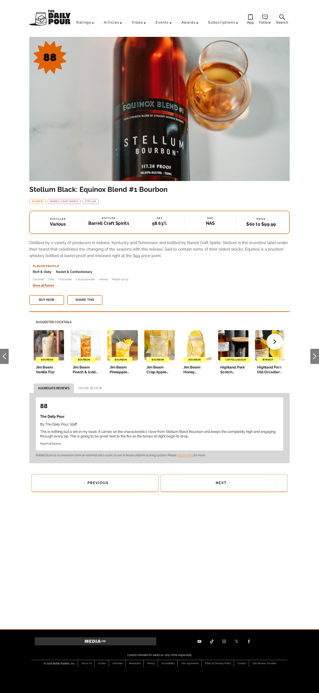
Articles (111, 22)
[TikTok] (212, 641)
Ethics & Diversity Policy (218, 663)
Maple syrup (120, 279)
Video (137, 22)
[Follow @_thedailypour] (236, 641)
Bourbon (37, 201)
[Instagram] (224, 641)
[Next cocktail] (274, 342)
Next (314, 356)
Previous (4, 356)
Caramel (38, 279)
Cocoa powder (85, 279)
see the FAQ (185, 455)
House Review (90, 388)
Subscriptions (221, 22)
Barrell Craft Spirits (64, 201)
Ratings (83, 22)
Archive (102, 663)
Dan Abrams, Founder (264, 663)
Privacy (151, 663)
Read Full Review (50, 443)
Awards (188, 22)
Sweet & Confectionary (74, 272)
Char (51, 279)
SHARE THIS (85, 300)
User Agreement (190, 663)
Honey (103, 279)
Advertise (117, 663)
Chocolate (65, 279)
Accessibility (168, 663)
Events (162, 22)
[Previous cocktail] (44, 342)
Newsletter (135, 663)
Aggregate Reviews (54, 388)
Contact (241, 663)
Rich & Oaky (42, 272)
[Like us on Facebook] (249, 641)
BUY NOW (46, 300)
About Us (86, 663)
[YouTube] (199, 641)
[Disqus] (159, 559)
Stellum (90, 201)
